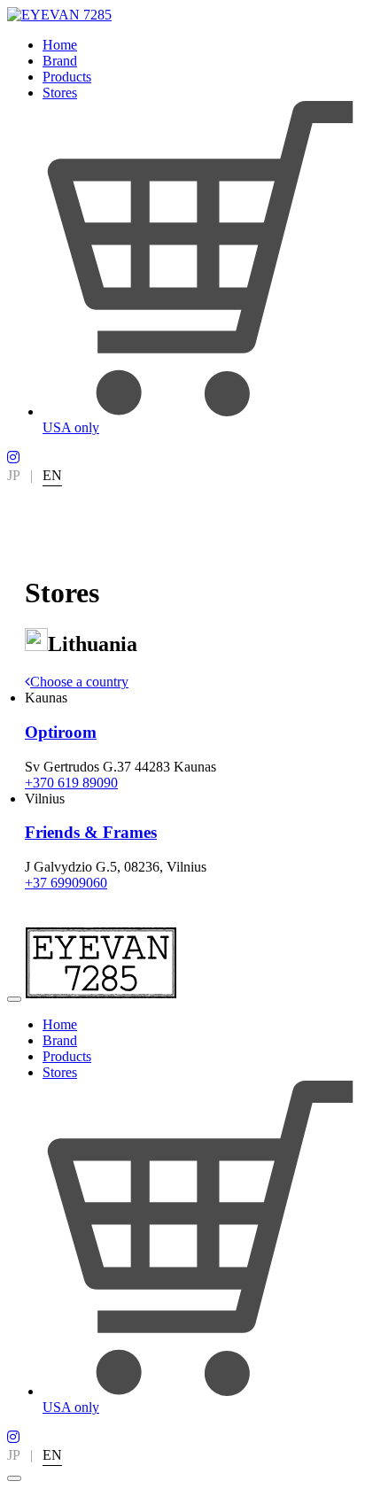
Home (60, 44)
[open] (14, 999)
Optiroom (61, 732)
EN (52, 475)
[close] (14, 1478)
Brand (60, 60)
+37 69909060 (66, 882)
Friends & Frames (91, 832)
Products (67, 76)
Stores (60, 92)
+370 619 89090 (71, 782)
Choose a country (79, 681)
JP (13, 475)
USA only (71, 427)
